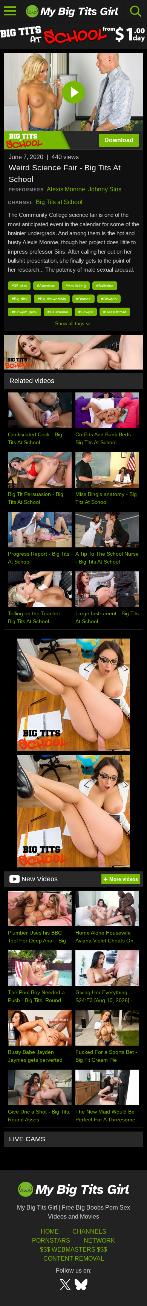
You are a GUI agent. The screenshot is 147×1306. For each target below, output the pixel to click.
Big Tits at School (59, 202)
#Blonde (83, 299)
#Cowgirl (85, 312)
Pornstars (51, 1240)
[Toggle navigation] (10, 11)
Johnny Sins (104, 189)
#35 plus (19, 286)
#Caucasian (57, 312)
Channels (89, 1231)
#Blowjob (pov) (24, 312)
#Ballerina (104, 286)
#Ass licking (76, 286)
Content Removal (73, 1258)
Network (99, 1240)
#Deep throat (114, 312)
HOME (50, 1231)
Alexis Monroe (66, 189)
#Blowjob (109, 299)
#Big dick (20, 299)
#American (46, 286)
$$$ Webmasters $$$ (73, 1249)
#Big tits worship (52, 299)
